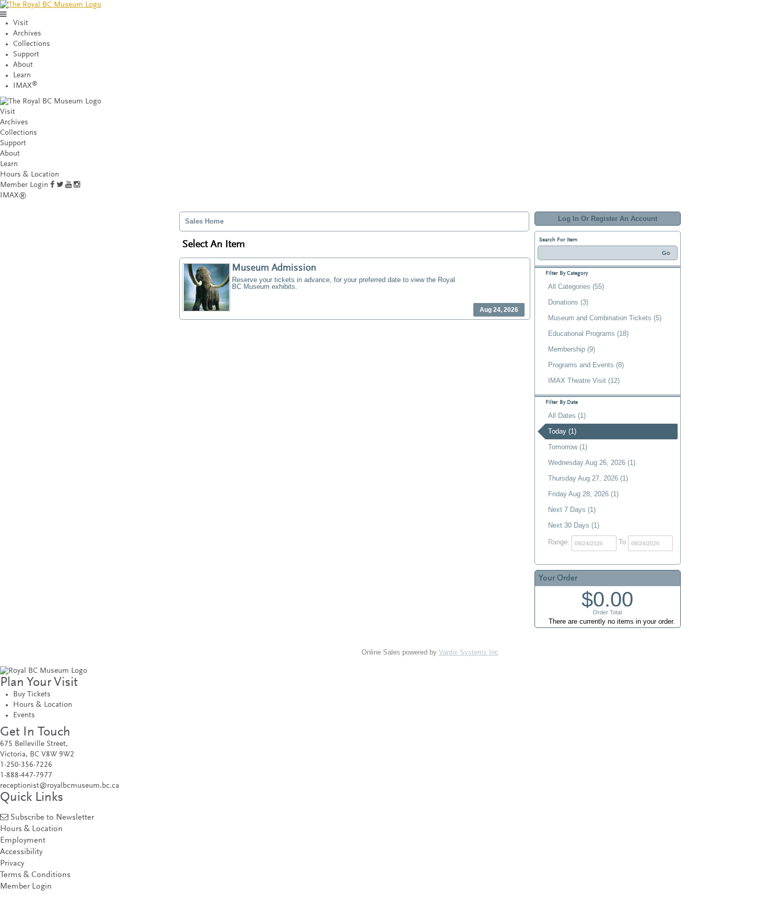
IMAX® (13, 196)
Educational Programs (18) (588, 333)
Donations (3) (568, 302)
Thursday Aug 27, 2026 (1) (588, 478)
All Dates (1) (567, 415)
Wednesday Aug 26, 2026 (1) (591, 463)
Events (24, 715)
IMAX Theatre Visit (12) (584, 380)
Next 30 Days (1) (573, 525)
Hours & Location (29, 175)
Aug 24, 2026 (499, 309)
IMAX (25, 86)
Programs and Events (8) (586, 365)
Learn (22, 75)
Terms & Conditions (35, 875)
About (23, 65)
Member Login (24, 185)
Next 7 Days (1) (572, 510)
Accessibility (21, 852)
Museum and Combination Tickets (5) (604, 318)
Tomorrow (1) (567, 447)
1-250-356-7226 (26, 765)
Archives (27, 34)
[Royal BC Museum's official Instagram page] (77, 185)
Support (26, 55)
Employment (22, 841)
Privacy (12, 864)
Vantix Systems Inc (468, 652)
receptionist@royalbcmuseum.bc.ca (59, 786)
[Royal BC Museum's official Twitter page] (59, 185)
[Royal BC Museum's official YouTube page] (68, 185)
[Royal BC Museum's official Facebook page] (52, 185)
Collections (31, 44)
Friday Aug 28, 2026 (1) (583, 494)
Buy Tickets (32, 694)
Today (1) (562, 431)
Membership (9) (571, 349)
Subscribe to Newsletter (52, 818)
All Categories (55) (576, 286)
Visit (20, 23)
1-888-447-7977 (26, 775)
